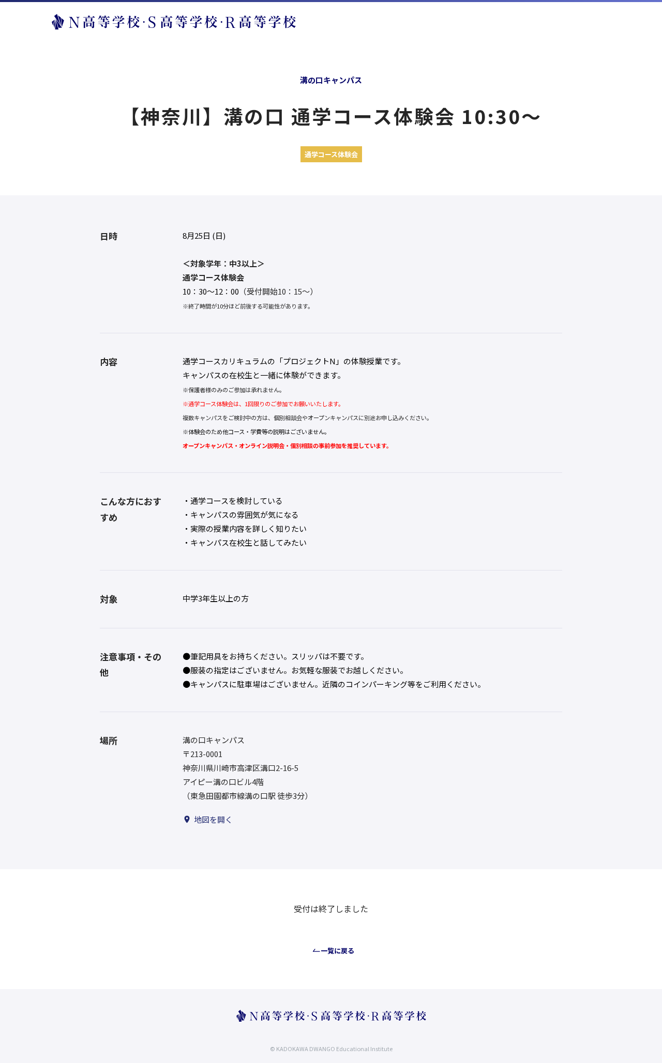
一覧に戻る (337, 951)
